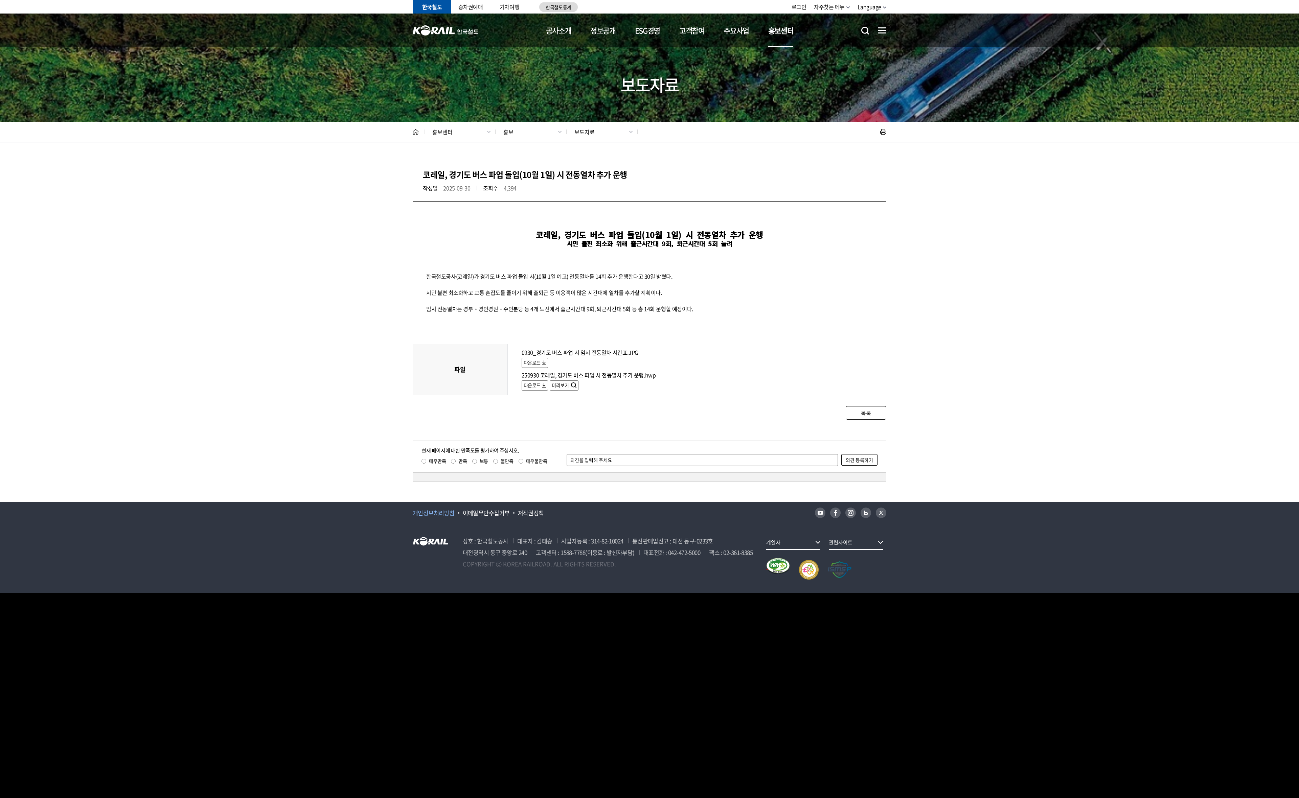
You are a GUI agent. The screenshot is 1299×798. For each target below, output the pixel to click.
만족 (462, 461)
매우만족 (437, 461)
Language (869, 7)
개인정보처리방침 (434, 513)
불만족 (507, 461)
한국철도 (432, 7)
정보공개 (603, 30)
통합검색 (865, 30)
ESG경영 (647, 30)
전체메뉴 (882, 30)
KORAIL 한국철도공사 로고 (446, 30)
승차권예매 (470, 7)
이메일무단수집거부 (486, 513)
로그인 (799, 7)
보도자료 (584, 132)
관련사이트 (840, 542)
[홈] (415, 132)
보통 (484, 461)
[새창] (820, 513)
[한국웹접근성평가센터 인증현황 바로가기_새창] (778, 570)
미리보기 (561, 385)
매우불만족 (536, 461)
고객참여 (692, 30)
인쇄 (883, 132)
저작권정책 (531, 513)
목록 (866, 413)
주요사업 (736, 30)
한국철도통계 (558, 7)
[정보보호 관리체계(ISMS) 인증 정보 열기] (839, 570)
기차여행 (509, 7)
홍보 (508, 132)
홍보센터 (781, 30)
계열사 (773, 542)
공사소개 (558, 30)
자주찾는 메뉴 (829, 7)
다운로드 (532, 362)
